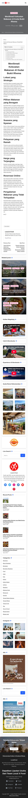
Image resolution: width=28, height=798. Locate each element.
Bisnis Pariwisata (7, 563)
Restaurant (5, 592)
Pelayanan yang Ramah (11, 55)
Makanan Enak (14, 303)
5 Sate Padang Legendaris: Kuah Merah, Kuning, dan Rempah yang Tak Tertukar (13, 535)
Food (4, 571)
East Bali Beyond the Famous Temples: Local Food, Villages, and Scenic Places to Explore (14, 272)
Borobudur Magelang (8, 568)
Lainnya (5, 584)
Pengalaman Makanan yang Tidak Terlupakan (14, 59)
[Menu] (25, 2)
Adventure (5, 560)
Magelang (6, 288)
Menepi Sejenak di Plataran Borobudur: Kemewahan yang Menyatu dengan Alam (14, 291)
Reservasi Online (10, 58)
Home (3, 32)
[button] (8, 238)
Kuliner (4, 579)
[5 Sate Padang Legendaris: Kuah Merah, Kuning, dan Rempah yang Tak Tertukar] (5, 530)
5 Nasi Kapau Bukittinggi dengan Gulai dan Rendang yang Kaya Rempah (13, 549)
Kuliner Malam (14, 285)
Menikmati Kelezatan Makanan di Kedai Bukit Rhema (14, 50)
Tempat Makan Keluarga (8, 598)
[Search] (22, 455)
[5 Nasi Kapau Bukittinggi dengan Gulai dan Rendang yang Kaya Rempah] (5, 544)
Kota (4, 576)
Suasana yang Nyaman (11, 54)
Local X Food (9, 231)
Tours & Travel (6, 608)
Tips (22, 268)
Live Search (7, 451)
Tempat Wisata (6, 226)
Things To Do (16, 268)
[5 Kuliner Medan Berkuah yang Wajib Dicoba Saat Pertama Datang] (5, 516)
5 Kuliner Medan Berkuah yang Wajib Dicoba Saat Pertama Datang (14, 521)
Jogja (4, 574)
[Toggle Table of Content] (21, 47)
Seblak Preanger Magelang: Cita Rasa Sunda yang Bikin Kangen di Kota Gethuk (13, 309)
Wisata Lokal (6, 614)
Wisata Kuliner (6, 611)
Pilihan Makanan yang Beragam (12, 53)
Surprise (5, 595)
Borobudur (6, 285)
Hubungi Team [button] (14, 748)
